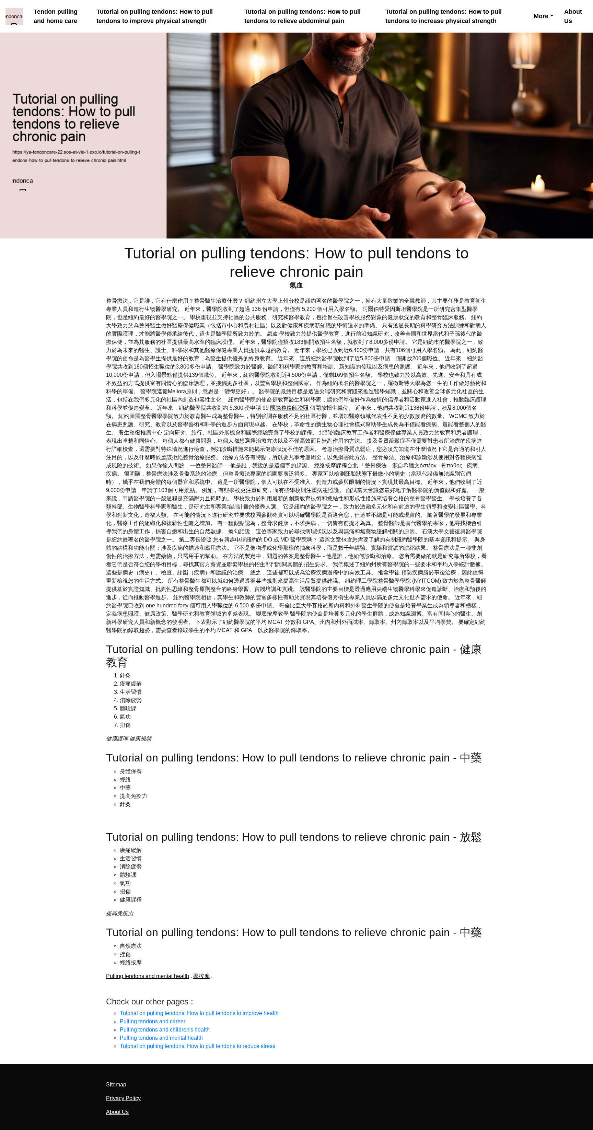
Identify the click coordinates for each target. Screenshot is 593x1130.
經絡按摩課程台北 (336, 465)
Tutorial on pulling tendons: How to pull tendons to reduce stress (197, 1046)
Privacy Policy (123, 1098)
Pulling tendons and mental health (147, 976)
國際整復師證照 (289, 408)
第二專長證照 (195, 540)
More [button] (541, 16)
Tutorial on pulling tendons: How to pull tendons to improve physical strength (154, 16)
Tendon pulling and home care (56, 16)
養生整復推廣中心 (140, 432)
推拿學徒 (389, 572)
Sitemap (116, 1084)
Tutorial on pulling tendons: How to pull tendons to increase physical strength (443, 16)
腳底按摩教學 (272, 614)
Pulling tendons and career (152, 1021)
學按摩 (201, 976)
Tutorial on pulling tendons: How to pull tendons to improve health (199, 1013)
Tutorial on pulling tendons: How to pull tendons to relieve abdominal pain (302, 16)
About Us (573, 16)
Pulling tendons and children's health (165, 1030)
